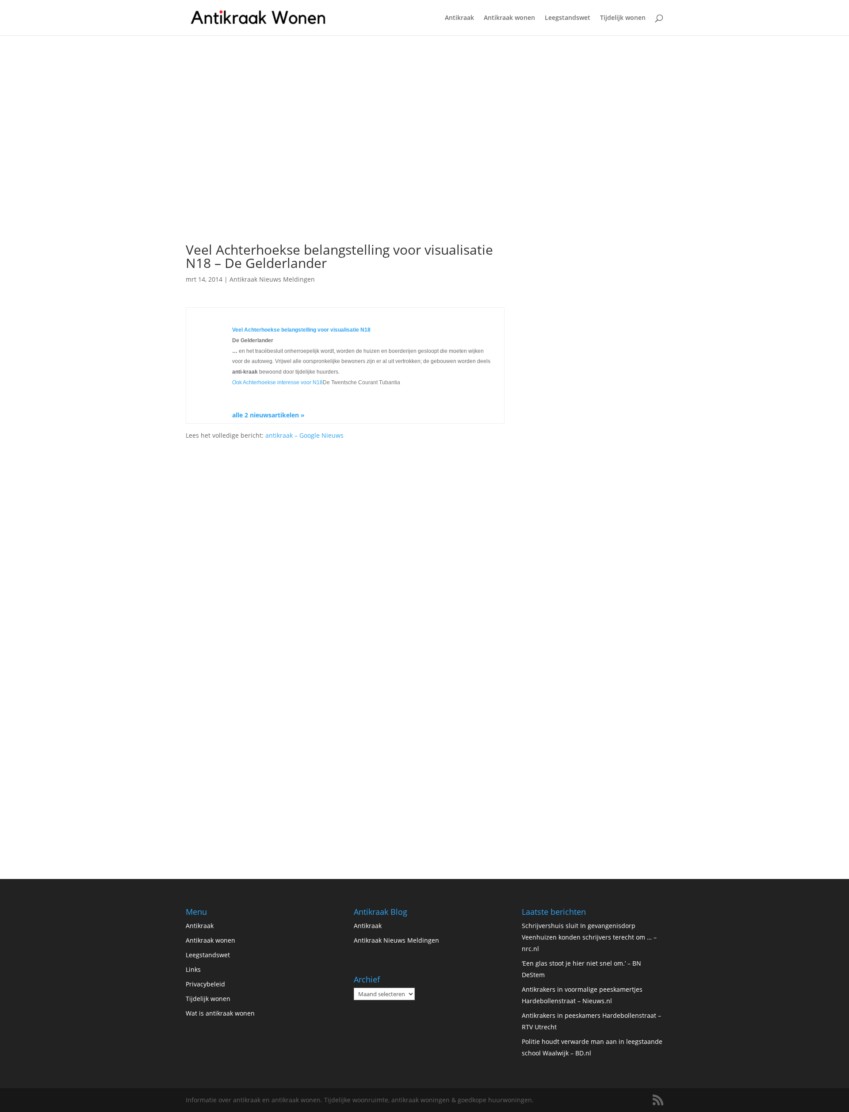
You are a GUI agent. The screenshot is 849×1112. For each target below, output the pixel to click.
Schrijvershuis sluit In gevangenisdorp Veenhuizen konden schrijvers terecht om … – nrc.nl (589, 937)
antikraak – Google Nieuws (304, 435)
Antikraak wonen (509, 18)
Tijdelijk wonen (623, 18)
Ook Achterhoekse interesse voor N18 (277, 382)
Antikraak (459, 18)
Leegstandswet (567, 18)
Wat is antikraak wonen (220, 1013)
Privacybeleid (205, 984)
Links (193, 969)
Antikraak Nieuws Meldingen (272, 279)
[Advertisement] (345, 171)
